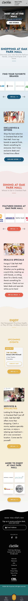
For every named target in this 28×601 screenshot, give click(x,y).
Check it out (14, 364)
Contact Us (14, 565)
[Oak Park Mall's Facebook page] (12, 537)
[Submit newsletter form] (23, 527)
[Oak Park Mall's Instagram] (16, 537)
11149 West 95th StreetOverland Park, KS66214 (14, 551)
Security (14, 575)
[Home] (7, 3)
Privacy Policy (14, 571)
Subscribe (14, 559)
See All (13, 97)
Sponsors (14, 569)
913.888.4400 (14, 554)
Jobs (14, 563)
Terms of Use (14, 573)
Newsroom (14, 561)
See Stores (14, 23)
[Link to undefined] (10, 86)
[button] (20, 3)
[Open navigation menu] (14, 597)
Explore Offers (12, 159)
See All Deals (13, 295)
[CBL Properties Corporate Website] (14, 579)
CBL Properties (11, 586)
